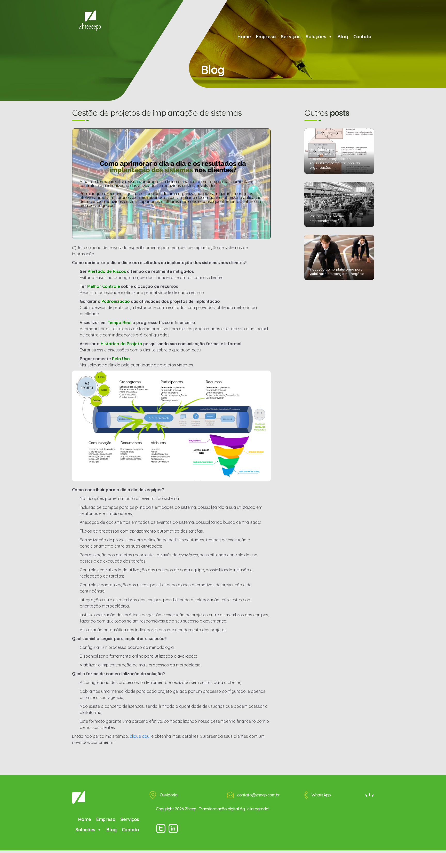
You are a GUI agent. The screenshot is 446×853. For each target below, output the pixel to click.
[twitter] (161, 828)
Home (244, 37)
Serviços (290, 37)
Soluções (316, 37)
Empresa (266, 37)
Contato (362, 37)
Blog (343, 37)
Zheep (89, 21)
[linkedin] (173, 828)
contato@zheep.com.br (258, 794)
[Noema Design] (369, 795)
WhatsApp (321, 794)
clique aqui (140, 736)
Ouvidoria (168, 794)
